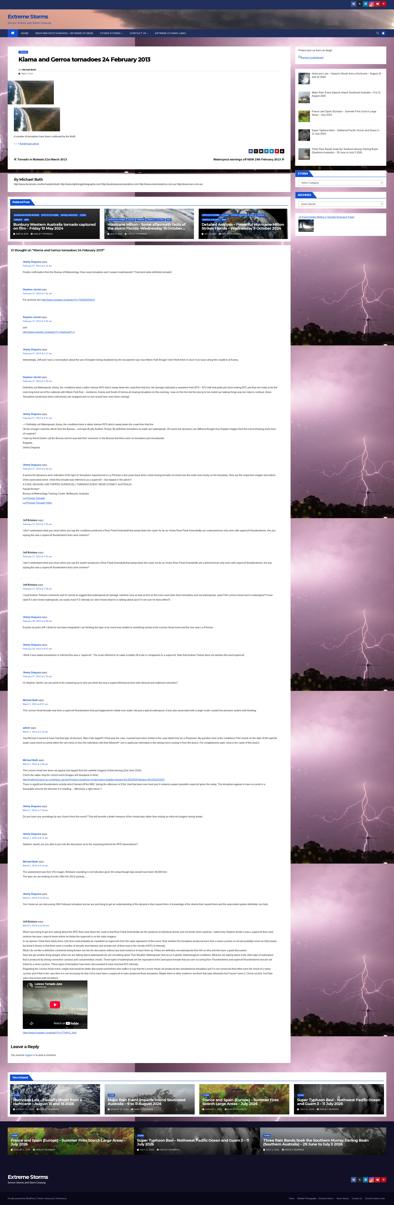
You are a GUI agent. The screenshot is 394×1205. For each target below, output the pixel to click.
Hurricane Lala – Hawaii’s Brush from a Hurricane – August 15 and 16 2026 (47, 1102)
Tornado (23, 52)
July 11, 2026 (307, 1109)
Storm (83, 215)
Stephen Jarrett (32, 289)
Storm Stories (110, 33)
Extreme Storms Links (170, 33)
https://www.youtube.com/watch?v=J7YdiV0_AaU (50, 1032)
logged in (30, 1055)
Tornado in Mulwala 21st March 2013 (42, 159)
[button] (377, 33)
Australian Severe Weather (26, 215)
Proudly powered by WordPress (22, 1198)
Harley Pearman (43, 234)
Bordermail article (29, 143)
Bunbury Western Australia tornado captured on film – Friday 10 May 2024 (54, 226)
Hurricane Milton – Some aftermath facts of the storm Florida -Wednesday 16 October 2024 (146, 228)
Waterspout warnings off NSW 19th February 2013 (247, 159)
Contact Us (138, 33)
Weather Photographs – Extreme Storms (64, 33)
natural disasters (69, 215)
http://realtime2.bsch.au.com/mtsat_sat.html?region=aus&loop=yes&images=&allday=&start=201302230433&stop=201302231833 (93, 779)
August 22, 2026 (25, 1109)
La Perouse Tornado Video (37, 503)
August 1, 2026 (214, 1109)
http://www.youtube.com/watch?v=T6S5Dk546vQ (68, 300)
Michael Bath (29, 69)
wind (26, 220)
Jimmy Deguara (32, 262)
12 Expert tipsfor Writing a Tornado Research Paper (326, 217)
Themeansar (60, 1198)
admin (26, 728)
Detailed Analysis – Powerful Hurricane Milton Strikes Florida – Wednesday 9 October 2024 (243, 226)
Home (24, 33)
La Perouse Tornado (34, 498)
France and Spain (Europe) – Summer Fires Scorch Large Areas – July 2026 (240, 1102)
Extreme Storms (28, 16)
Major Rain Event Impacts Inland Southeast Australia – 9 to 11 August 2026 (146, 1102)
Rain (252, 215)
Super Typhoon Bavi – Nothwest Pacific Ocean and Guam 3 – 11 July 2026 (338, 1102)
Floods (131, 220)
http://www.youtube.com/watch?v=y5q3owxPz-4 (49, 332)
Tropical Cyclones (155, 220)
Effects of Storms (50, 215)
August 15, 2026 (120, 1109)
